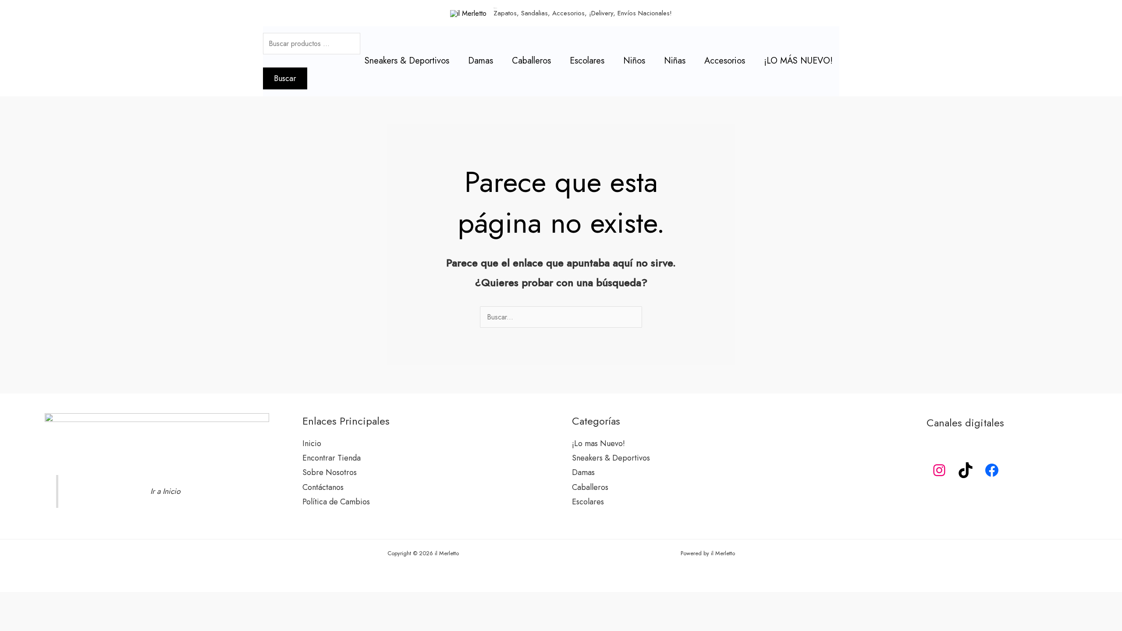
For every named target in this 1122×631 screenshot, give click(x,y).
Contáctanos (323, 487)
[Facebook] (992, 470)
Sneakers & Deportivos (407, 60)
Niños (634, 60)
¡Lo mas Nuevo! (598, 443)
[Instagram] (939, 470)
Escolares (587, 60)
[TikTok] (965, 470)
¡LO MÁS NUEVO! (798, 60)
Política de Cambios (336, 501)
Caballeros (531, 60)
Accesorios (724, 60)
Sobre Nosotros (329, 472)
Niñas (674, 60)
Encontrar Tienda (331, 458)
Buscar (285, 78)
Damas (480, 60)
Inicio (311, 443)
